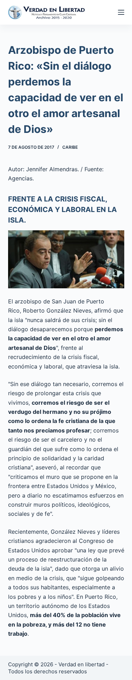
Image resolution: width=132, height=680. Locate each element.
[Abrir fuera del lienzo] (121, 12)
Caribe (70, 147)
